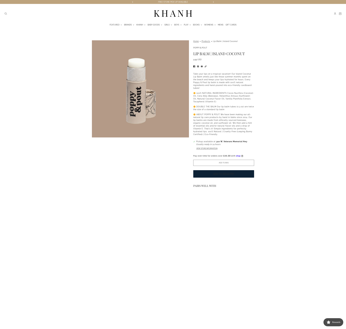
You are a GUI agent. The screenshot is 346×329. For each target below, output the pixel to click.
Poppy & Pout (200, 48)
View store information (206, 148)
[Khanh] (173, 13)
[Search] (5, 13)
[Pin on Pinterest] (198, 66)
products (206, 41)
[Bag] (340, 13)
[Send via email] (201, 66)
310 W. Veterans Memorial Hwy (231, 141)
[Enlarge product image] (140, 88)
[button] (205, 66)
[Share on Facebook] (194, 66)
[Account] (335, 13)
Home (196, 41)
